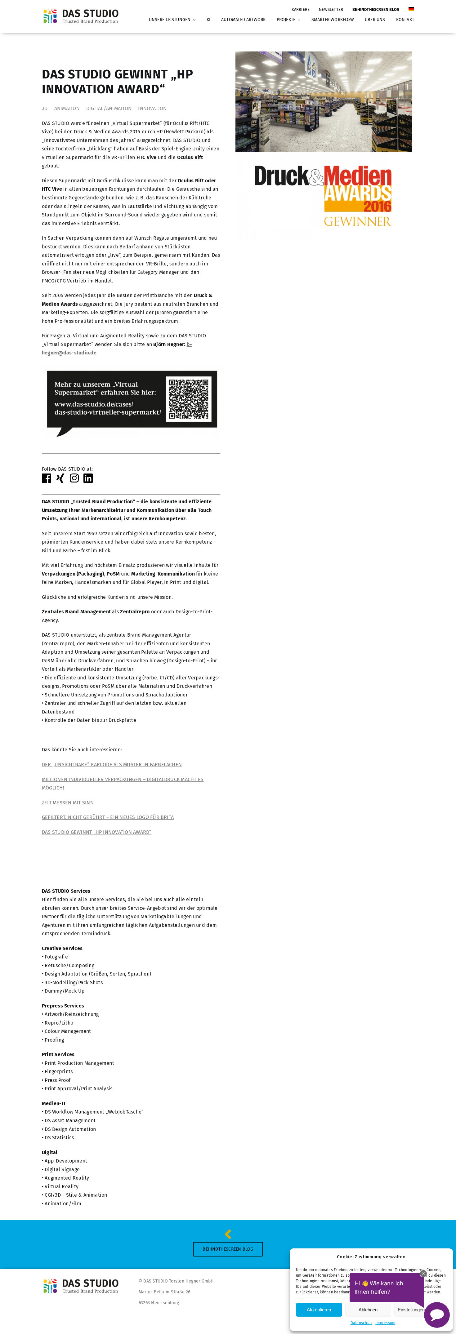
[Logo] (83, 9)
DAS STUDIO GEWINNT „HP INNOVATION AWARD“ (97, 832)
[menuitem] (411, 6)
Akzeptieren (319, 1309)
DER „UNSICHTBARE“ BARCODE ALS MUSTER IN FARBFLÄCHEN (112, 764)
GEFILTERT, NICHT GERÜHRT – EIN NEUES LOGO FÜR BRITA (108, 817)
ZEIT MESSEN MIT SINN (68, 803)
